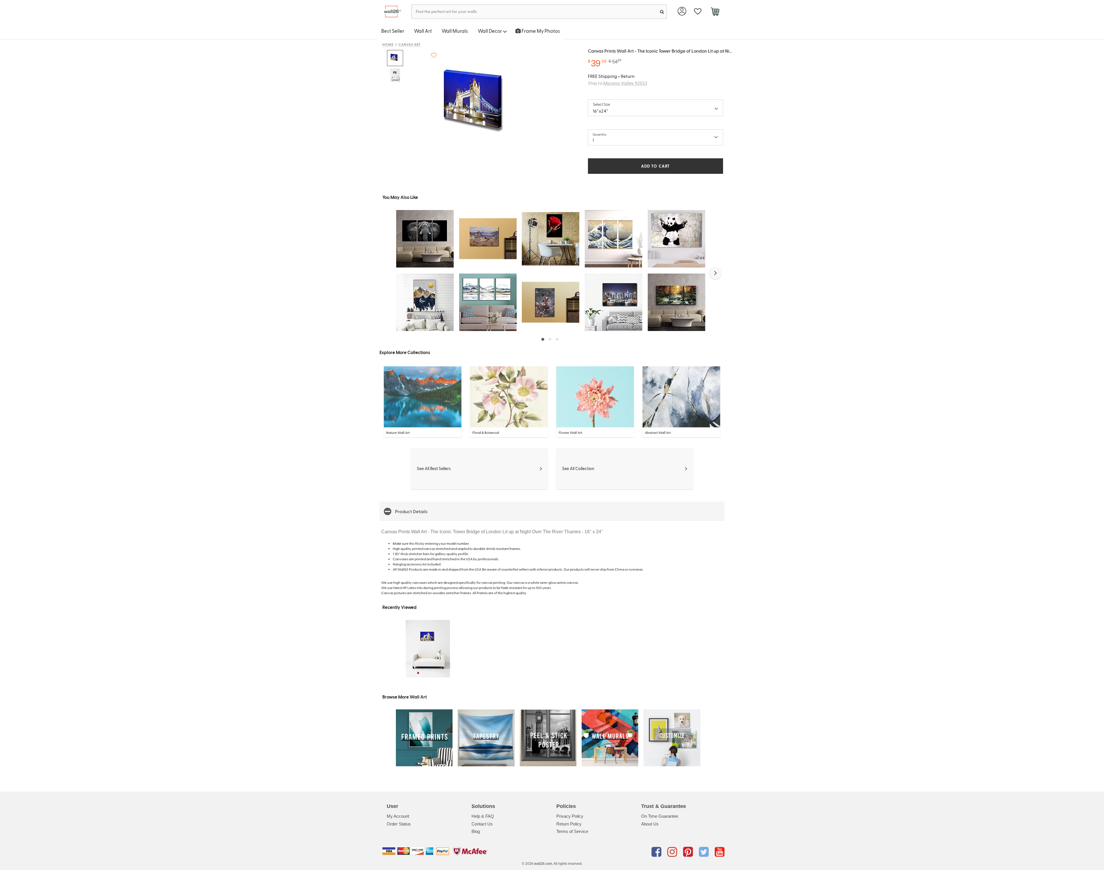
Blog (475, 831)
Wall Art (423, 31)
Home (388, 44)
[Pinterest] (689, 852)
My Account (398, 816)
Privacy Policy (569, 816)
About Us (650, 823)
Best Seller (392, 31)
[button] (715, 273)
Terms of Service (572, 831)
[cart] (715, 12)
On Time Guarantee (659, 816)
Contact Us (482, 823)
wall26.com (543, 864)
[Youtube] (719, 852)
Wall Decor (490, 31)
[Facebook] (657, 852)
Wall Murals (455, 31)
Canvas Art (409, 44)
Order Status (399, 823)
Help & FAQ (482, 816)
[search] (662, 11)
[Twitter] (705, 852)
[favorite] (697, 11)
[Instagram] (673, 852)
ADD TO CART (655, 165)
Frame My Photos (540, 31)
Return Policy (569, 823)
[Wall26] (390, 11)
